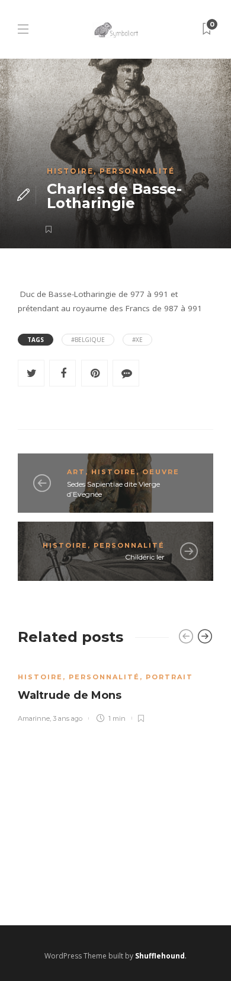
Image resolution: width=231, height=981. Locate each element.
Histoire (70, 171)
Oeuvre (160, 472)
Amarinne (34, 718)
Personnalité (137, 171)
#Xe (137, 339)
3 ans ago (67, 718)
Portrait (169, 677)
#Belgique (88, 339)
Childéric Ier (145, 556)
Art (76, 472)
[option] (115, 691)
